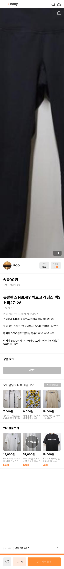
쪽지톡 (19, 561)
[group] (12, 405)
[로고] (13, 4)
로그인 (32, 370)
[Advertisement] (32, 500)
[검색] (53, 4)
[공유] (59, 4)
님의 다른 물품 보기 (19, 385)
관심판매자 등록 (53, 385)
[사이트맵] (5, 4)
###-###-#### (45, 333)
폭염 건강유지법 (22, 548)
